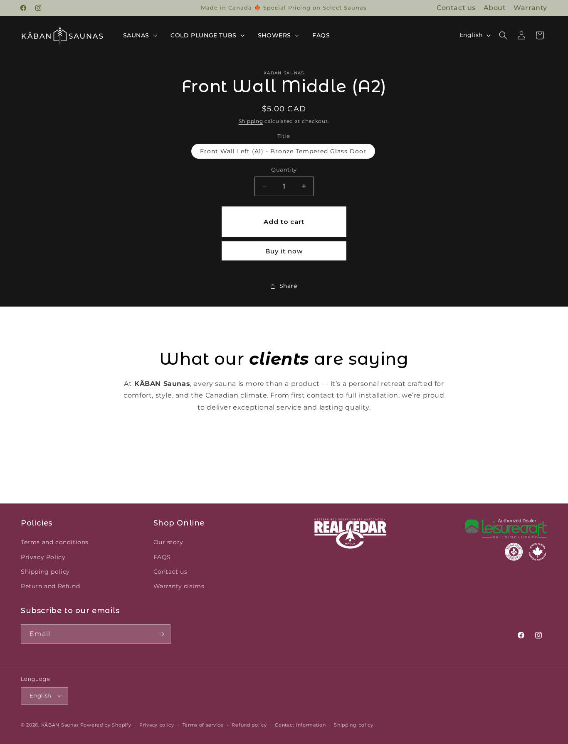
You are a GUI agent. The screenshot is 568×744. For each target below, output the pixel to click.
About (495, 8)
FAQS (162, 557)
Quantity (283, 169)
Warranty (530, 8)
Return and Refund (50, 586)
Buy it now (284, 251)
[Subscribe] (161, 634)
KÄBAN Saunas (60, 725)
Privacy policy (156, 725)
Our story (168, 542)
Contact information (300, 725)
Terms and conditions (55, 542)
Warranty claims (179, 586)
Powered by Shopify (105, 725)
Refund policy (249, 725)
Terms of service (203, 725)
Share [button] (288, 286)
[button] (139, 35)
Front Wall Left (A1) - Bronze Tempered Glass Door (283, 151)
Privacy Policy (43, 557)
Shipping (251, 121)
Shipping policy (45, 571)
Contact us (456, 8)
